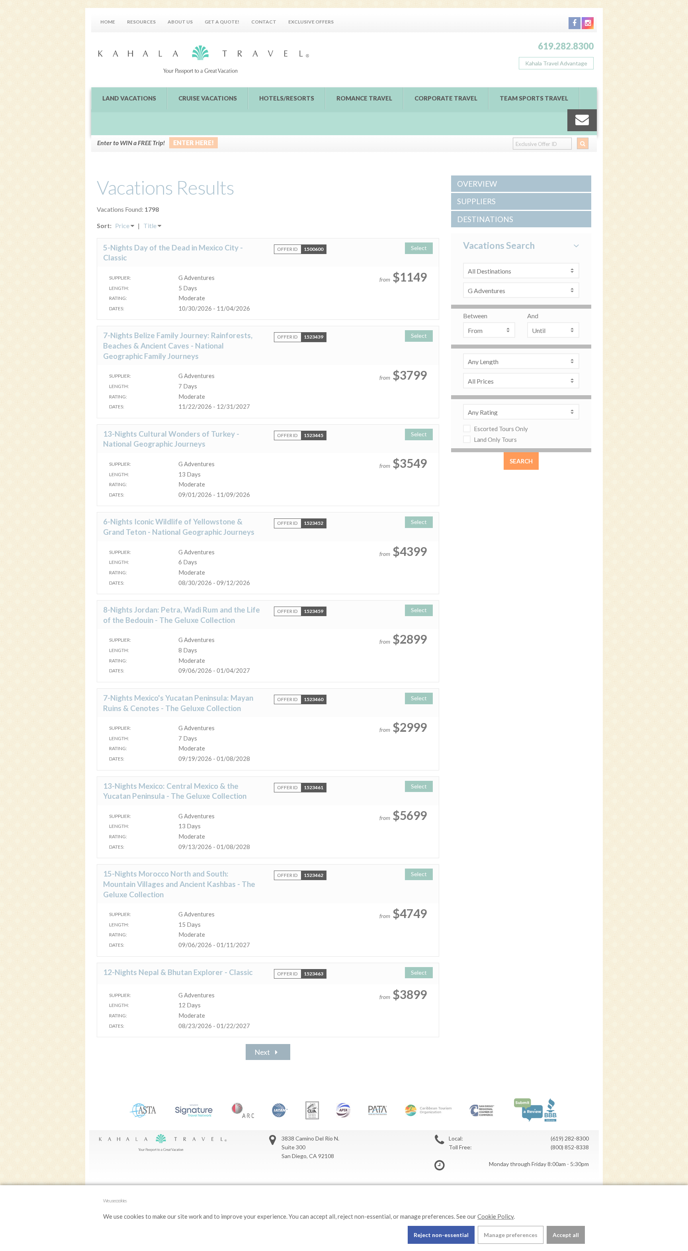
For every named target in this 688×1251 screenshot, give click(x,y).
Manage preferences (511, 1234)
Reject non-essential (441, 1234)
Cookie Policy (495, 1216)
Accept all (566, 1234)
